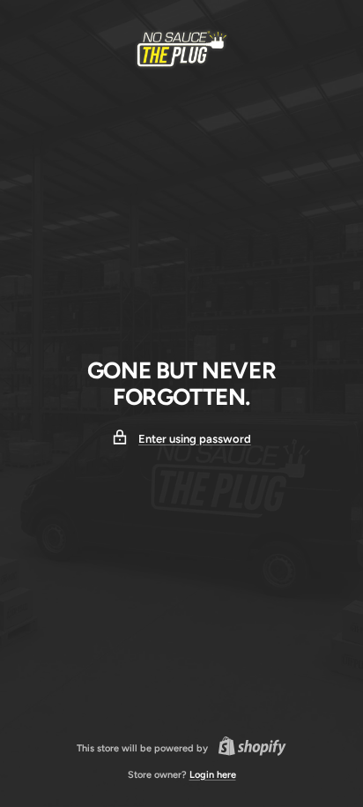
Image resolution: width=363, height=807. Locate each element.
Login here (212, 775)
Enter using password (194, 438)
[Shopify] (247, 748)
